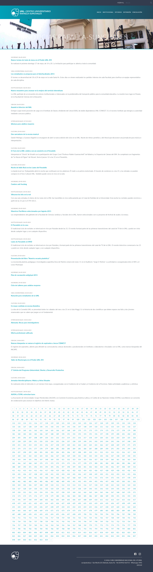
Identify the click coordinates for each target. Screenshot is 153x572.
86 (13, 419)
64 (41, 416)
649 (57, 507)
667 (30, 510)
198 (107, 434)
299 (30, 452)
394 (46, 467)
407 (118, 467)
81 (119, 416)
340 (129, 456)
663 (134, 507)
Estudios (118, 12)
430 (118, 470)
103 (94, 419)
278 (41, 449)
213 (63, 438)
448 (90, 474)
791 (79, 529)
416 (41, 470)
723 (85, 518)
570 (129, 492)
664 (13, 510)
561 (79, 492)
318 (134, 452)
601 (46, 500)
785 (46, 529)
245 (112, 441)
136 (19, 427)
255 (41, 445)
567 (112, 492)
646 (41, 507)
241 (90, 441)
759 (30, 525)
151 (101, 427)
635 (107, 503)
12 (59, 409)
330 (74, 456)
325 (46, 456)
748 (96, 521)
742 (63, 521)
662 (129, 507)
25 (119, 409)
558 (63, 492)
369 (35, 463)
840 (96, 536)
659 (112, 507)
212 (57, 438)
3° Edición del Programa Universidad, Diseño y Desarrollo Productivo (37, 370)
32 (22, 412)
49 (100, 412)
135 (13, 427)
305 (63, 452)
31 (18, 412)
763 (52, 525)
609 (90, 500)
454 (123, 474)
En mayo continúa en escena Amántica (25, 306)
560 (74, 492)
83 (128, 416)
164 (46, 430)
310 (90, 452)
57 (137, 412)
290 (107, 449)
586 (90, 496)
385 (123, 463)
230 (30, 441)
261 (74, 445)
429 (112, 470)
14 (68, 409)
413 (24, 470)
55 (128, 412)
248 (129, 441)
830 (41, 536)
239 (79, 441)
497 (107, 481)
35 (36, 412)
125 (85, 423)
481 (19, 481)
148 (85, 427)
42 (68, 412)
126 (90, 423)
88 (22, 419)
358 (101, 459)
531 (41, 489)
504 (19, 485)
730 (123, 518)
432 (129, 470)
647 (46, 507)
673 (63, 510)
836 (74, 536)
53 (119, 412)
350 (57, 459)
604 (63, 500)
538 (79, 489)
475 (112, 478)
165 (52, 430)
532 (46, 489)
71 (73, 416)
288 (96, 449)
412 (19, 470)
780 (19, 529)
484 (35, 481)
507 (35, 485)
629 (74, 503)
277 (35, 449)
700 (85, 514)
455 (129, 474)
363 (129, 459)
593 (129, 496)
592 (123, 496)
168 (68, 430)
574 (24, 496)
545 (118, 489)
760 (35, 525)
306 (68, 452)
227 (13, 441)
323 (35, 456)
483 (30, 481)
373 (57, 463)
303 (52, 452)
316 (123, 452)
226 (134, 438)
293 (123, 449)
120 (57, 423)
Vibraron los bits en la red (21, 194)
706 (118, 514)
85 (137, 416)
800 (129, 529)
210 (46, 438)
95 (54, 419)
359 (107, 459)
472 (96, 478)
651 (68, 507)
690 (30, 514)
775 (118, 525)
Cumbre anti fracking (19, 184)
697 (68, 514)
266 (101, 445)
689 (24, 514)
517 (90, 485)
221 (107, 438)
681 (107, 510)
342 (13, 459)
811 (63, 532)
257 (52, 445)
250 (13, 445)
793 (90, 529)
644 (30, 507)
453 (118, 474)
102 (89, 419)
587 (96, 496)
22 (105, 409)
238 (74, 441)
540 (90, 489)
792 (85, 529)
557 (57, 492)
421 (68, 470)
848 (13, 540)
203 (134, 434)
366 (19, 463)
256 (46, 445)
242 (96, 441)
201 (123, 434)
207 (30, 438)
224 (123, 438)
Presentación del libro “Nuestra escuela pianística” (30, 258)
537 (74, 489)
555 (46, 492)
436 (24, 474)
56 (133, 412)
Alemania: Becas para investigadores (25, 323)
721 (74, 518)
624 (46, 503)
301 (41, 452)
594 (134, 496)
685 (129, 510)
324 (41, 456)
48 (96, 412)
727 (107, 518)
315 (118, 452)
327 (57, 456)
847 (134, 536)
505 (24, 485)
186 (41, 434)
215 (74, 438)
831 (46, 536)
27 (128, 409)
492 (79, 481)
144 (63, 427)
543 (107, 489)
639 (129, 503)
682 (112, 510)
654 (85, 507)
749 (101, 521)
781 (24, 529)
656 (96, 507)
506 (30, 485)
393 (41, 467)
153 (112, 427)
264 (90, 445)
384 (118, 463)
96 (59, 419)
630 (79, 503)
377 (79, 463)
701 (90, 514)
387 (134, 463)
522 (118, 485)
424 (85, 470)
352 (68, 459)
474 (107, 478)
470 (85, 478)
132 (123, 423)
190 (63, 434)
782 (30, 529)
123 (74, 423)
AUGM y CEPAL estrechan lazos (23, 394)
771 (96, 525)
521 (112, 485)
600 (41, 500)
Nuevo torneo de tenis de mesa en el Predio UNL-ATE (31, 60)
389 (19, 467)
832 (52, 536)
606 (74, 500)
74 (87, 416)
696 (63, 514)
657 (101, 507)
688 (19, 514)
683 (118, 510)
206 (24, 438)
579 (52, 496)
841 (101, 536)
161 (30, 430)
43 (73, 412)
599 (35, 500)
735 (24, 521)
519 (101, 485)
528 (24, 489)
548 (134, 489)
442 (57, 474)
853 (41, 540)
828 (30, 536)
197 (101, 434)
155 (123, 427)
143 (57, 427)
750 (107, 521)
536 (68, 489)
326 (52, 456)
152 (107, 427)
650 (63, 507)
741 (57, 521)
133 (129, 423)
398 (68, 467)
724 (90, 518)
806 (35, 532)
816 (90, 532)
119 (52, 423)
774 (112, 525)
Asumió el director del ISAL (21, 107)
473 (101, 478)
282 (63, 449)
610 (96, 500)
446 (79, 474)
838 (85, 536)
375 (68, 463)
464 (52, 478)
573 (19, 496)
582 (68, 496)
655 (90, 507)
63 (36, 416)
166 (57, 430)
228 (19, 441)
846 (129, 536)
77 (100, 416)
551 (24, 492)
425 (90, 470)
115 (30, 423)
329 (68, 456)
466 (63, 478)
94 (50, 419)
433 (134, 470)
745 (79, 521)
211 (52, 438)
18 (87, 409)
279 (46, 449)
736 (30, 521)
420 (63, 470)
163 (41, 430)
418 (52, 470)
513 (68, 485)
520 (107, 485)
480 (13, 481)
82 (123, 416)
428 (107, 470)
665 (19, 510)
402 (90, 467)
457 (13, 478)
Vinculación (137, 12)
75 (91, 416)
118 (46, 423)
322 (30, 456)
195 (90, 434)
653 (79, 507)
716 (46, 518)
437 (30, 474)
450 (101, 474)
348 (46, 459)
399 (74, 467)
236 (63, 441)
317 (129, 452)
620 (24, 503)
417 (46, 470)
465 (57, 478)
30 (13, 412)
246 (118, 441)
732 (134, 518)
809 (52, 532)
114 (24, 423)
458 (19, 478)
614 (118, 500)
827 (24, 536)
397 (63, 467)
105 (105, 419)
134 (134, 423)
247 (123, 441)
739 (46, 521)
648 (52, 507)
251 (19, 445)
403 (96, 467)
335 (101, 456)
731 (129, 518)
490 (68, 481)
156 (129, 427)
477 (123, 478)
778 (134, 525)
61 (27, 416)
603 (57, 500)
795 (101, 529)
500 (123, 481)
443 (63, 474)
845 (123, 536)
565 (101, 492)
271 (129, 445)
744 (74, 521)
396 (57, 467)
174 (101, 430)
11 (55, 409)
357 (96, 459)
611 (101, 500)
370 (41, 463)
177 (118, 430)
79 (110, 416)
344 (24, 459)
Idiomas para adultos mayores (22, 124)
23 (110, 409)
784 (41, 529)
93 (45, 419)
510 (52, 485)
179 (129, 430)
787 (57, 529)
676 (79, 510)
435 (19, 474)
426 (96, 470)
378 (85, 463)
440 (46, 474)
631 (85, 503)
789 (68, 529)
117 (41, 423)
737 (35, 521)
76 (96, 416)
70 (68, 416)
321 (24, 456)
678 (90, 510)
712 (24, 518)
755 (134, 521)
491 (74, 481)
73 (82, 416)
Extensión (127, 12)
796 (107, 529)
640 (134, 503)
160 (24, 430)
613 (112, 500)
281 (57, 449)
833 (57, 536)
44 (77, 412)
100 (78, 419)
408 (123, 467)
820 (112, 532)
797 (112, 529)
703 (101, 514)
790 (74, 529)
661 (123, 507)
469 (79, 478)
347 (41, 459)
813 (74, 532)
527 (19, 489)
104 (100, 419)
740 (52, 521)
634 (101, 503)
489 (63, 481)
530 (35, 489)
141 (46, 427)
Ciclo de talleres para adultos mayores (25, 285)
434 (13, 474)
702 (96, 514)
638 (123, 503)
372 (52, 463)
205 (19, 438)
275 (24, 449)
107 (116, 419)
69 (64, 416)
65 (45, 416)
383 (112, 463)
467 (68, 478)
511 (57, 485)
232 (41, 441)
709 (134, 514)
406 (112, 467)
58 (13, 416)
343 (19, 459)
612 (107, 500)
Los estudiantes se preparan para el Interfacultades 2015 (33, 74)
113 (19, 423)
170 (79, 430)
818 (101, 532)
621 (30, 503)
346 (35, 459)
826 (19, 536)
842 (107, 536)
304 (57, 452)
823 (129, 532)
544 (112, 489)
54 (123, 412)
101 (83, 419)
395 (52, 467)
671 (52, 510)
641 (13, 507)
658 (107, 507)
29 (137, 409)
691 (35, 514)
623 (41, 503)
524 (129, 485)
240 (85, 441)
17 (82, 409)
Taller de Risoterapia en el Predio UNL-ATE (27, 360)
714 (35, 518)
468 (74, 478)
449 (96, 474)
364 (134, 459)
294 (129, 449)
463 (46, 478)
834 (63, 536)
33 (27, 412)
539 (85, 489)
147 (79, 427)
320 (19, 456)
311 (96, 452)
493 (85, 481)
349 (52, 459)
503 (13, 485)
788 (63, 529)
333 (90, 456)
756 (13, 525)
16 (78, 409)
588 (101, 496)
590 (112, 496)
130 (112, 423)
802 (13, 532)
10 (50, 409)
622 (35, 503)
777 (129, 525)
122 (68, 423)
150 (96, 427)
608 (85, 500)
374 (63, 463)
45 (82, 412)
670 (46, 510)
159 (19, 430)
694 (52, 514)
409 (129, 467)
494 (90, 481)
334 (96, 456)
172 (90, 430)
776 (123, 525)
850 (24, 540)
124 (79, 423)
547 (129, 489)
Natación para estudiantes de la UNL (25, 296)
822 (123, 532)
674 (68, 510)
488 (57, 481)
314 (112, 452)
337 (112, 456)
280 (52, 449)
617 (134, 500)
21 (100, 409)
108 (122, 419)
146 (74, 427)
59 (18, 416)
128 (101, 423)
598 (30, 500)
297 (19, 452)
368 (30, 463)
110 (132, 419)
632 (90, 503)
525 (134, 485)
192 (74, 434)
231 (35, 441)
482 (24, 481)
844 (118, 536)
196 (96, 434)
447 (85, 474)
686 (134, 510)
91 (36, 419)
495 (96, 481)
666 (24, 510)
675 (74, 510)
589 (107, 496)
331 (79, 456)
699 (79, 514)
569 (123, 492)
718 (57, 518)
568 (118, 492)
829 (35, 536)
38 (50, 412)
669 (41, 510)
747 (90, 521)
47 (91, 412)
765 (63, 525)
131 (118, 423)
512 (63, 485)
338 (118, 456)
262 (79, 445)
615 (123, 500)
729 (118, 518)
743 (68, 521)
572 (13, 496)
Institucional (108, 12)
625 (52, 503)
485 (41, 481)
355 (85, 459)
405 (107, 467)
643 (24, 507)
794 (96, 529)
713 (30, 518)
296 (13, 452)
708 (129, 514)
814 (79, 532)
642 (19, 507)
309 (85, 452)
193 (79, 434)
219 (96, 438)
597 (24, 500)
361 (118, 459)
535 (63, 489)
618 (13, 503)
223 (118, 438)
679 (96, 510)
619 (19, 503)
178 (123, 430)
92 (41, 419)
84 (133, 416)
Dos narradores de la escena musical (25, 134)
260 (68, 445)
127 (96, 423)
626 (57, 503)
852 (35, 540)
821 (118, 532)
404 (101, 467)
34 (31, 412)
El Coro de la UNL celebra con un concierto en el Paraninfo (33, 151)
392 (35, 467)
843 (112, 536)
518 (96, 485)
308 (79, 452)
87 (18, 419)
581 (63, 496)
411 (13, 470)
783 (35, 529)
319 (13, 456)
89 (27, 419)
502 (134, 481)
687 (13, 514)
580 (57, 496)
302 (46, 452)
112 (13, 423)
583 (74, 496)
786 (52, 529)
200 (118, 434)
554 (41, 492)
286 (85, 449)
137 (24, 427)
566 (107, 492)
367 (24, 463)
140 (41, 427)
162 (35, 430)
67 (54, 416)
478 (129, 478)
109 (127, 419)
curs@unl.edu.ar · (87, 563)
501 (129, 481)
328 (63, 456)
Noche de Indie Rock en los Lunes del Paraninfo (29, 167)
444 (68, 474)
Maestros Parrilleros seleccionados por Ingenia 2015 (31, 211)
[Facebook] (135, 554)
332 (85, 456)
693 (46, 514)
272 (134, 445)
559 (68, 492)
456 (134, 474)
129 (107, 423)
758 (24, 525)
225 (129, 438)
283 (68, 449)
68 (59, 416)
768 (79, 525)
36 (41, 412)
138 (30, 427)
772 (101, 525)
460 (30, 478)
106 (111, 419)
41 (64, 412)
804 (24, 532)
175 (107, 430)
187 (46, 434)
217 (85, 438)
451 (107, 474)
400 (79, 467)
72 (77, 416)
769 (85, 525)
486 (46, 481)
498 (112, 481)
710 (13, 518)
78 (105, 416)
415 (35, 470)
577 (41, 496)
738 (41, 521)
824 (134, 532)
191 (68, 434)
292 (118, 449)
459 (24, 478)
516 (85, 485)
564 (96, 492)
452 (112, 474)
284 (74, 449)
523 (123, 485)
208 (35, 438)
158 (13, 430)
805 (30, 532)
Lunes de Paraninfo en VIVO (21, 242)
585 (85, 496)
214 (68, 438)
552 (30, 492)
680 (101, 510)
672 (57, 510)
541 (96, 489)
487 (52, 481)
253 (30, 445)
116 (35, 423)
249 (134, 441)
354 (79, 459)
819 (107, 532)
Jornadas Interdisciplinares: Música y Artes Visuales (30, 380)
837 (79, 536)
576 (35, 496)
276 (30, 449)
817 (96, 532)
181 (13, 434)
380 (96, 463)
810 (57, 532)
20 (96, 409)
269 (118, 445)
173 (96, 430)
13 (64, 409)
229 (24, 441)
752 (118, 521)
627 (63, 503)
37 (45, 412)
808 (46, 532)
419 (57, 470)
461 (35, 478)
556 (52, 492)
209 (41, 438)
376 (74, 463)
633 (96, 503)
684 (123, 510)
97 (64, 419)
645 (35, 507)
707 (123, 514)
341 (134, 456)
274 (19, 449)
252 (24, 445)
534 (57, 489)
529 (30, 489)
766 (68, 525)
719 (63, 518)
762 (46, 525)
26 (123, 409)
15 (73, 409)
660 (118, 507)
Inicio (99, 12)
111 (138, 419)
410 (134, 467)
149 (90, 427)
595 (13, 500)
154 (118, 427)
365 (13, 463)
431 (123, 470)
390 (24, 467)
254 (35, 445)
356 (90, 459)
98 (68, 419)
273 (13, 449)
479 (134, 478)
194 (85, 434)
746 (85, 521)
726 (101, 518)
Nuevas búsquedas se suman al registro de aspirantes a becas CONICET (38, 343)
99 (73, 419)
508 (41, 485)
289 (101, 449)
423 (79, 470)
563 (90, 492)
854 (46, 540)
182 (19, 434)
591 (118, 496)
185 (35, 434)
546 (123, 489)
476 (118, 478)
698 (74, 514)
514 (74, 485)
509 (46, 485)
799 (123, 529)
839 (90, 536)
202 (129, 434)
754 (129, 521)
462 (41, 478)
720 (68, 518)
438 (35, 474)
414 (30, 470)
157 (134, 427)
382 (107, 463)
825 (13, 536)
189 (57, 434)
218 (90, 438)
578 (46, 496)
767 (74, 525)
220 (101, 438)
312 (101, 452)
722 (79, 518)
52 (114, 412)
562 (85, 492)
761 (41, 525)
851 (30, 540)
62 (31, 416)
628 (68, 503)
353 (74, 459)
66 (50, 416)
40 (59, 412)
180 (134, 430)
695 (57, 514)
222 (112, 438)
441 (52, 474)
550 (19, 492)
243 (101, 441)
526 (13, 489)
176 (112, 430)
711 (19, 518)
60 (22, 416)
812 (68, 532)
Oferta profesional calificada (22, 333)
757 (19, 525)
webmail (120, 3)
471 (90, 478)
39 (54, 412)
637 (118, 503)
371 (46, 463)
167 (63, 430)
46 (87, 412)
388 (13, 467)
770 (90, 525)
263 (85, 445)
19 (91, 409)
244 (107, 441)
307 (74, 452)
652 (74, 507)
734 (19, 521)
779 (13, 529)
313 (107, 452)
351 (63, 459)
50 (105, 412)
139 (35, 427)
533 (52, 489)
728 (112, 518)
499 (118, 481)
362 (123, 459)
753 (123, 521)
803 (19, 532)
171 (85, 430)
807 (41, 532)
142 (52, 427)
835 (68, 536)
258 (57, 445)
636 (112, 503)
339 (123, 456)
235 (57, 441)
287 (90, 449)
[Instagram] (140, 554)
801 (134, 529)
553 (35, 492)
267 (107, 445)
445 (74, 474)
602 (52, 500)
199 (112, 434)
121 (63, 423)
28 (133, 409)
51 (110, 412)
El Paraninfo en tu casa (19, 225)
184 (30, 434)
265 (96, 445)
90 (31, 419)
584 (79, 496)
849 (19, 540)
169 (74, 430)
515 (79, 485)
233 (46, 441)
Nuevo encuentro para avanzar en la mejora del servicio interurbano (37, 91)
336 (107, 456)
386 (129, 463)
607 (79, 500)
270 (123, 445)
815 (85, 532)
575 (30, 496)
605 (68, 500)
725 (96, 518)
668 (35, 510)
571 (134, 492)
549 (13, 492)
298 (24, 452)
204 (13, 438)
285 (79, 449)
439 (41, 474)
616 (129, 500)
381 (101, 463)
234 (52, 441)
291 (112, 449)
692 (41, 514)
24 (114, 409)
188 (52, 434)
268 (112, 445)
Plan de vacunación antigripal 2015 (24, 275)
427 (101, 470)
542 (101, 489)
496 (101, 481)
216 (79, 438)
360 (112, 459)
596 (19, 500)
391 (30, 467)
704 (107, 514)
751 (112, 521)
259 (63, 445)
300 (35, 452)
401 (85, 467)
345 (30, 459)
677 (85, 510)
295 (134, 449)
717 (52, 518)
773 (107, 525)
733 (13, 521)
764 (57, 525)
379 (90, 463)
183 (24, 434)
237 (68, 441)
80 (114, 416)
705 (112, 514)
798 (118, 529)
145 (68, 427)
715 (41, 518)
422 (74, 470)
